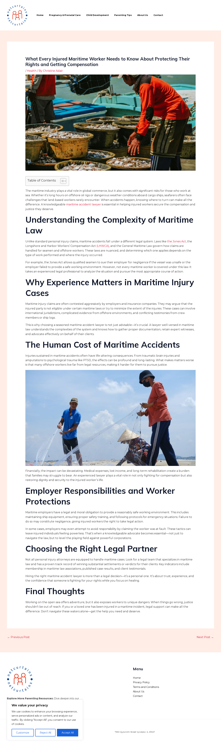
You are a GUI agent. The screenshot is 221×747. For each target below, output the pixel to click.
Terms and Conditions (146, 687)
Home (40, 15)
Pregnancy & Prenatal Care (65, 15)
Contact (158, 15)
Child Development (97, 15)
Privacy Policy (141, 682)
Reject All (45, 732)
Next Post (205, 637)
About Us (142, 15)
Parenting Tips (123, 15)
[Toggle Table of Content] (61, 181)
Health (31, 70)
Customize (22, 732)
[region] (45, 720)
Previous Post (18, 637)
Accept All (68, 732)
